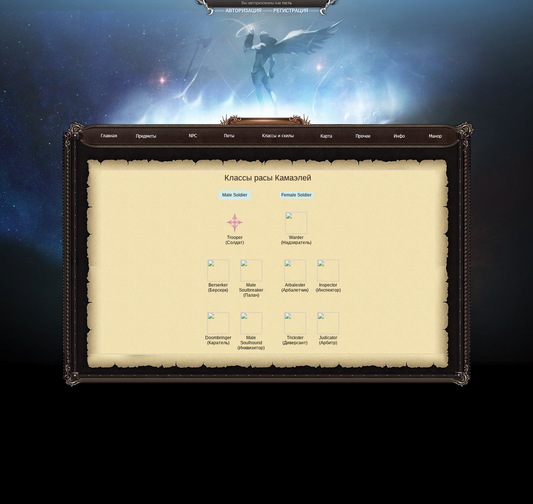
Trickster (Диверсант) (294, 340)
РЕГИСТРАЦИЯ (290, 10)
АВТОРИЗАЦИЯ (243, 10)
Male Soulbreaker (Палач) (251, 290)
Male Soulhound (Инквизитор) (251, 342)
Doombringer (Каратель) (218, 340)
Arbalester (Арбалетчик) (295, 288)
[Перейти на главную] (108, 136)
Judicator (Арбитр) (328, 340)
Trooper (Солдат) (235, 240)
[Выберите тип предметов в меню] (146, 136)
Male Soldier (234, 195)
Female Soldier (296, 195)
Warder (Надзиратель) (296, 240)
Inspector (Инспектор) (328, 288)
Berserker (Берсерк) (218, 288)
